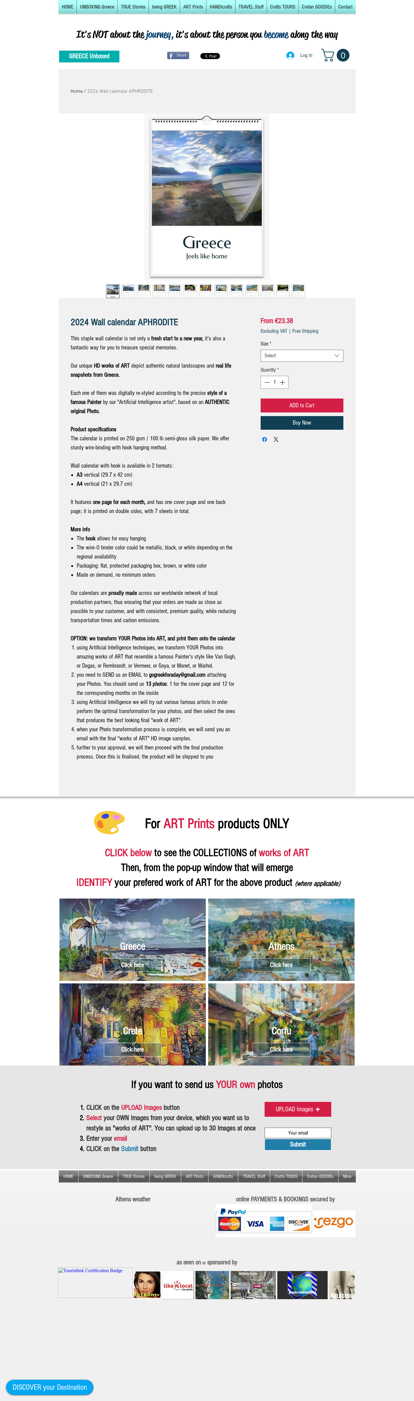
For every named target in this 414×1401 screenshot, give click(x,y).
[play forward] (347, 1285)
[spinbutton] (274, 382)
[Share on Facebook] (264, 439)
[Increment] (283, 382)
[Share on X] (276, 439)
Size (266, 344)
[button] (97, 7)
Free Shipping (305, 331)
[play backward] (141, 1285)
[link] (336, 55)
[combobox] (302, 356)
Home (77, 91)
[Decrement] (266, 382)
